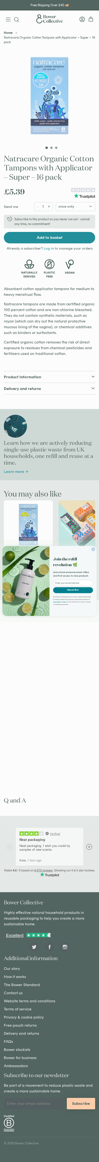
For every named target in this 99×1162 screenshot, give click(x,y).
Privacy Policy (57, 602)
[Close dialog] (93, 549)
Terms (64, 602)
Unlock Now (73, 590)
